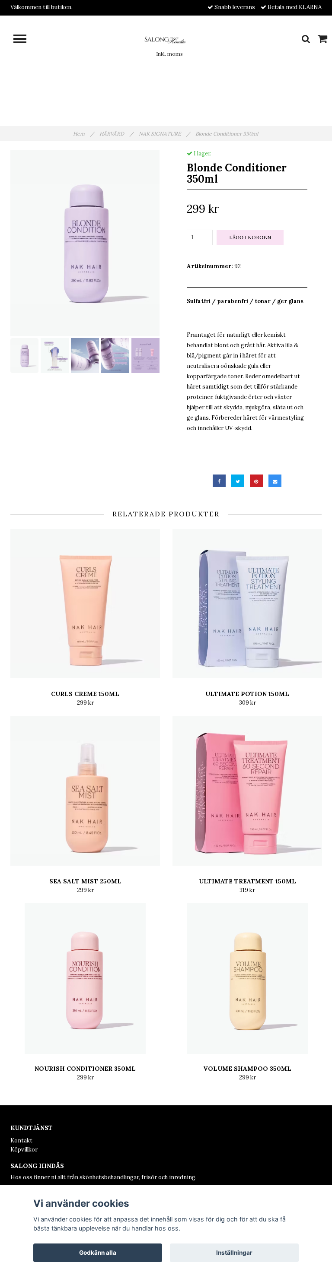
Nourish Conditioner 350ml (85, 1069)
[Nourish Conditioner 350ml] (85, 978)
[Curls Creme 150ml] (85, 603)
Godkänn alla (97, 1252)
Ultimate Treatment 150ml (247, 881)
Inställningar (234, 1252)
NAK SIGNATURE (164, 133)
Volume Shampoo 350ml (247, 1069)
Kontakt (21, 1140)
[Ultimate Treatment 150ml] (247, 791)
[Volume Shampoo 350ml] (247, 978)
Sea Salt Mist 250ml (85, 881)
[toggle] (24, 39)
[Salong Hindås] (166, 39)
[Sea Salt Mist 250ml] (85, 791)
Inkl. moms (169, 54)
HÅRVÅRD (116, 133)
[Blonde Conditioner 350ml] (85, 243)
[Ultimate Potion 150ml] (247, 603)
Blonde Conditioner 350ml (227, 133)
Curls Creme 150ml (85, 694)
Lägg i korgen (250, 237)
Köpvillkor (24, 1149)
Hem (83, 133)
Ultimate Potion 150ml (247, 694)
